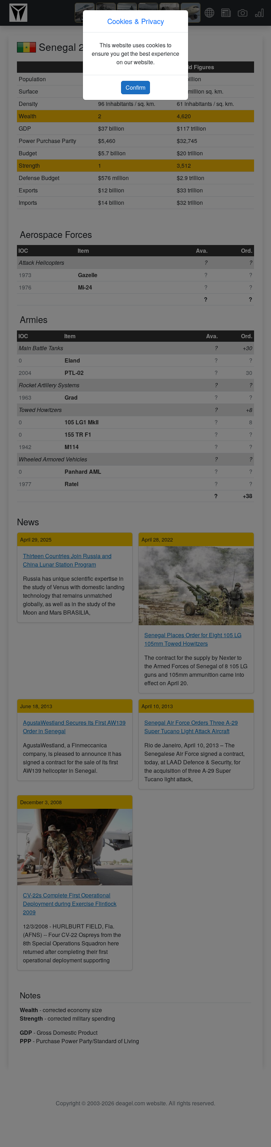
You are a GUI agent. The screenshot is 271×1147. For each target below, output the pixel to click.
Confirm (135, 87)
